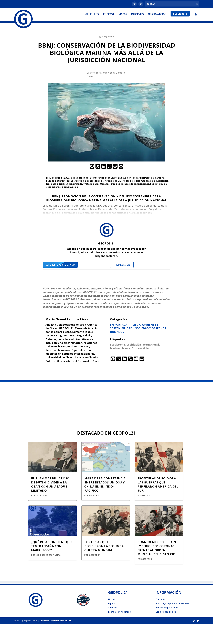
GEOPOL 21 (41, 495)
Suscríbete (180, 13)
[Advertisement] (106, 404)
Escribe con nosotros (119, 611)
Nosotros (113, 599)
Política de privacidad (166, 607)
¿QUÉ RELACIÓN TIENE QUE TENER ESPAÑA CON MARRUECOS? (51, 546)
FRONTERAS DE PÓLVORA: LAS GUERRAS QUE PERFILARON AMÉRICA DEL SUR (158, 484)
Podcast (108, 14)
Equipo (111, 603)
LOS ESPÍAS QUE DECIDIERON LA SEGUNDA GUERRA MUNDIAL (104, 546)
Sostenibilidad (141, 348)
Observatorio (157, 14)
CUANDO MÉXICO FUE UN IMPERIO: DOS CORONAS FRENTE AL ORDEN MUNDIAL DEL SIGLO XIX (157, 548)
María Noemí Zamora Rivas (66, 319)
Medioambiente (120, 348)
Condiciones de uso (165, 611)
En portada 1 (119, 324)
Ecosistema (117, 344)
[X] (98, 166)
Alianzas (112, 607)
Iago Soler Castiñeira (48, 555)
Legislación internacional (142, 344)
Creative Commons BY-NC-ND (56, 620)
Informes (137, 14)
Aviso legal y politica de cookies (172, 603)
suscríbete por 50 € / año (60, 264)
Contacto (160, 599)
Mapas (123, 14)
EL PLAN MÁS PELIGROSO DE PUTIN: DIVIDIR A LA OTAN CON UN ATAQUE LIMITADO (50, 484)
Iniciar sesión (122, 264)
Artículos (92, 14)
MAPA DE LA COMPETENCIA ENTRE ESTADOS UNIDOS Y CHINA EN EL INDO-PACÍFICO (105, 484)
